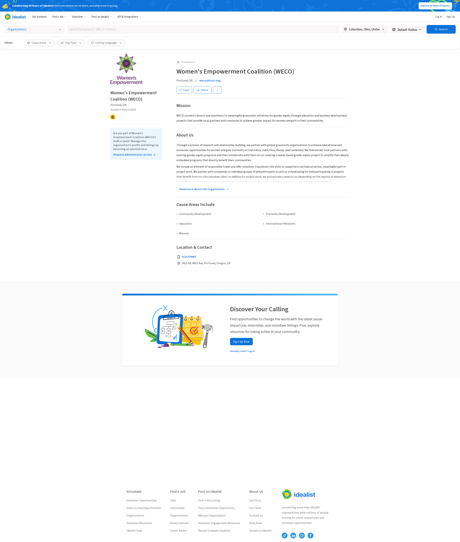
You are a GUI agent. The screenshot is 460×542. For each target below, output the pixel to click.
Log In (438, 17)
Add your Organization (212, 516)
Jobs (173, 500)
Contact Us (256, 516)
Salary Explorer (179, 523)
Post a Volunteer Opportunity (216, 508)
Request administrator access (132, 155)
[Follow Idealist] (285, 535)
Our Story (255, 500)
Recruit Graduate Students (214, 531)
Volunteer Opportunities (141, 500)
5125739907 (189, 257)
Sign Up (450, 17)
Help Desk (255, 523)
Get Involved (39, 17)
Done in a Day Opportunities (143, 508)
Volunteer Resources (139, 523)
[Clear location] (383, 29)
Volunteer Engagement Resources (219, 523)
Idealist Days (134, 531)
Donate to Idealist (260, 531)
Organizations (135, 516)
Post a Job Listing (209, 500)
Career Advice (178, 531)
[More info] (365, 29)
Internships (177, 508)
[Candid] (112, 117)
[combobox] (203, 29)
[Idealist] (15, 16)
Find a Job (57, 17)
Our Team (255, 508)
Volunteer (77, 17)
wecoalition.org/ (210, 80)
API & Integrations (128, 17)
